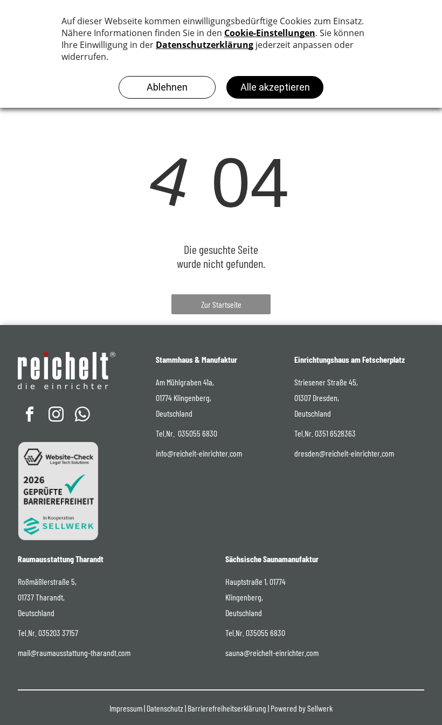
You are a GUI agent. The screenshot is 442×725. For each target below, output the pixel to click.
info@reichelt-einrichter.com (199, 453)
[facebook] (30, 415)
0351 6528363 (335, 433)
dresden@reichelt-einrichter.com (344, 453)
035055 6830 (197, 433)
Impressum (125, 708)
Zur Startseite (221, 304)
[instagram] (56, 415)
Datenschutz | (166, 708)
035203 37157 (58, 632)
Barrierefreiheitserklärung (227, 708)
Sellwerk (320, 708)
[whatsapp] (82, 415)
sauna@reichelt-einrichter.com (272, 652)
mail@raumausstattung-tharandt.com (74, 652)
